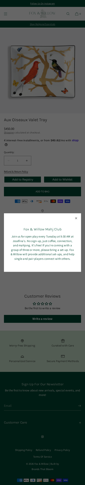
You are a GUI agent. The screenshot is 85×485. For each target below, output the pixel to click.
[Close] (76, 218)
